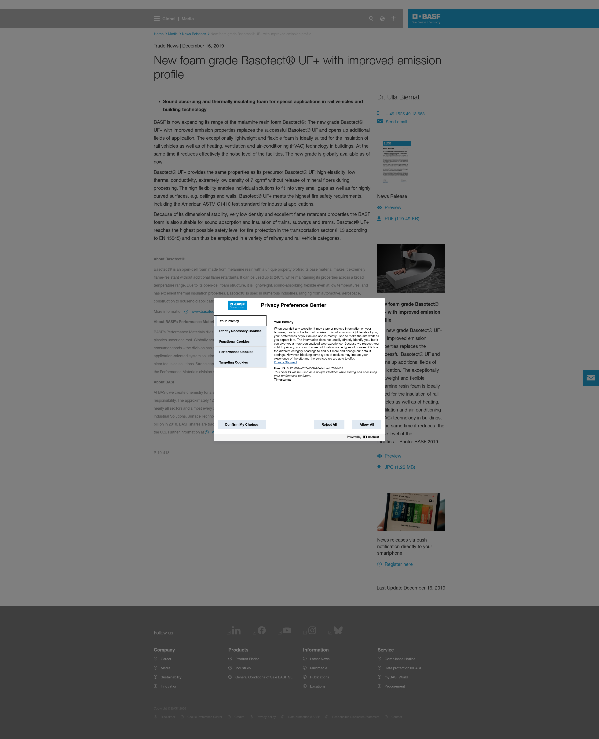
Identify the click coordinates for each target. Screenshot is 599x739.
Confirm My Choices (242, 424)
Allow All (367, 424)
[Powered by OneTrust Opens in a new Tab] (365, 437)
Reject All (329, 424)
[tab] (240, 321)
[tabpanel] (327, 353)
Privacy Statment (285, 362)
